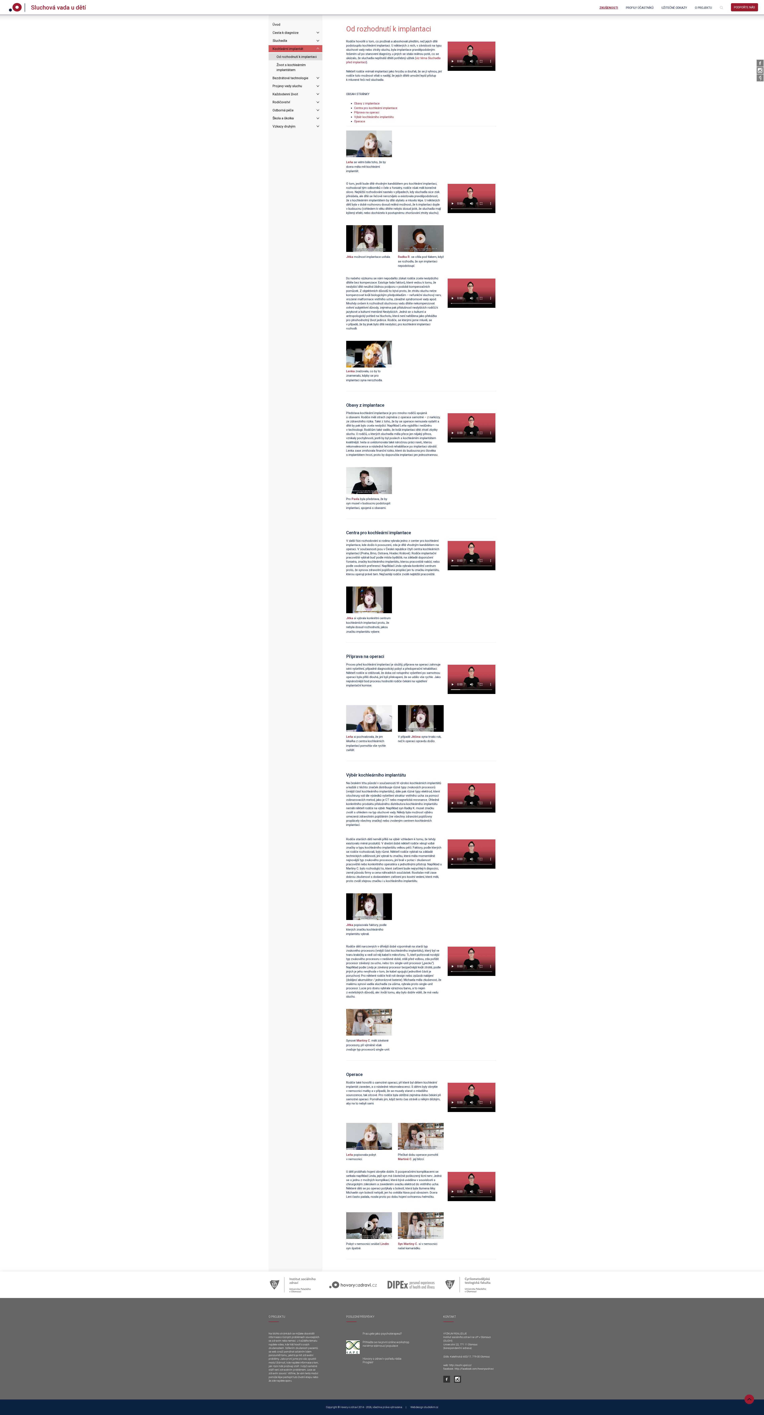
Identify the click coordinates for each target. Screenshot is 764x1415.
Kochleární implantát (288, 49)
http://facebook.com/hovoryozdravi (474, 1368)
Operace (359, 121)
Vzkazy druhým (284, 126)
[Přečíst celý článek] (353, 1347)
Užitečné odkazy (674, 8)
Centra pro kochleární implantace (375, 108)
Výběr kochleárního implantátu (374, 117)
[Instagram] (760, 70)
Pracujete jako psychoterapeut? (382, 1333)
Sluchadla (280, 41)
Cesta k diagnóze (285, 33)
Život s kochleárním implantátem (291, 67)
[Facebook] (760, 63)
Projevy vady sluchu (287, 86)
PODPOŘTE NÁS (744, 7)
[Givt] (760, 77)
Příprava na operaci (366, 112)
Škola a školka (283, 118)
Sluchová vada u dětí (58, 7)
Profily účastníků (640, 8)
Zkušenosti (608, 8)
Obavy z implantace (367, 103)
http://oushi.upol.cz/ (460, 1365)
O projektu (703, 8)
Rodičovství (281, 102)
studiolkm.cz (431, 1407)
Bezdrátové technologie (290, 78)
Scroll (749, 1399)
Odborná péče (283, 110)
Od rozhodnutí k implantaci (297, 57)
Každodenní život (285, 94)
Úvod (276, 24)
